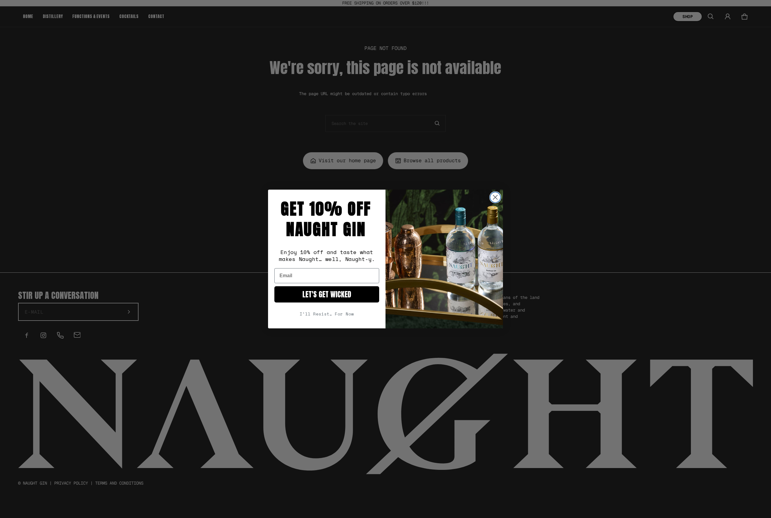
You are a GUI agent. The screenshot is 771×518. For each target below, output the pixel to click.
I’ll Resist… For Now (327, 314)
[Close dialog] (495, 197)
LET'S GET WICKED (326, 294)
